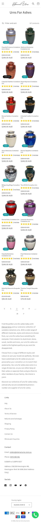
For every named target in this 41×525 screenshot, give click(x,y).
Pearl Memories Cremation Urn (29, 254)
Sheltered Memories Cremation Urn (27, 48)
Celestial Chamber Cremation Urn (11, 82)
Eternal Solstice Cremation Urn (10, 117)
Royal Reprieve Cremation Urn (29, 82)
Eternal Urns (6, 327)
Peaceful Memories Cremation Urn (7, 254)
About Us (8, 409)
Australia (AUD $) (19, 505)
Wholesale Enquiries (12, 439)
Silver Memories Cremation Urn (10, 151)
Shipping (8, 424)
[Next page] (23, 313)
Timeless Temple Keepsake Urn (29, 289)
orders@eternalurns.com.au (20, 452)
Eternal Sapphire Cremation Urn (29, 151)
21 (17, 314)
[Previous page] (4, 308)
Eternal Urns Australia (22, 521)
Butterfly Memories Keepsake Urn (11, 289)
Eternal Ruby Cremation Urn (10, 219)
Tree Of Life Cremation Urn (29, 185)
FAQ (6, 403)
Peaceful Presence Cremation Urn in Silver (11, 48)
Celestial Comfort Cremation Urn (29, 117)
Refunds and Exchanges (13, 419)
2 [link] (16, 309)
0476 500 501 (15, 457)
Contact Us (9, 434)
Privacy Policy (9, 429)
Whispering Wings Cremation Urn (11, 186)
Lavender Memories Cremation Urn (27, 220)
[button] (2, 3)
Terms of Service (11, 414)
